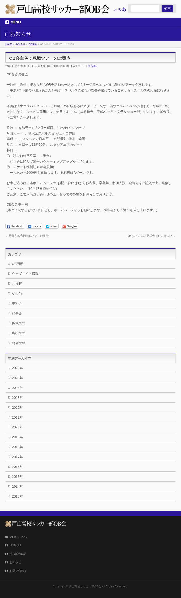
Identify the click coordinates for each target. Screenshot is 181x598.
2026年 (17, 368)
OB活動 (92, 66)
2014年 (17, 486)
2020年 (17, 427)
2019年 (17, 437)
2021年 (17, 417)
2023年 (17, 398)
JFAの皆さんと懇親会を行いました (152, 235)
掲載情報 (18, 323)
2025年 (17, 378)
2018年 (17, 447)
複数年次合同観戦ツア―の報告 (27, 235)
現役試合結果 (18, 553)
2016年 (17, 467)
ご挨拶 (17, 283)
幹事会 (17, 313)
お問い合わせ (18, 571)
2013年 (17, 496)
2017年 (17, 457)
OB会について (19, 536)
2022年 (17, 407)
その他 (17, 293)
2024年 (17, 388)
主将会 (17, 303)
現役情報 (18, 333)
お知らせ (15, 562)
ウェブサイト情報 (25, 274)
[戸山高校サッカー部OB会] (57, 9)
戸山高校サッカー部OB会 (85, 586)
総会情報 (18, 343)
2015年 (17, 476)
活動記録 (15, 545)
